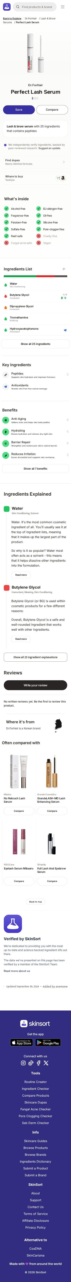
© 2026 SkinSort (35, 1272)
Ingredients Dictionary (35, 1161)
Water (17, 508)
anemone (62, 986)
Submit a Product (35, 1168)
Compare (52, 109)
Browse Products (35, 1148)
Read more (21, 574)
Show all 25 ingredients (35, 343)
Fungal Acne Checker (35, 1109)
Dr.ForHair (31, 18)
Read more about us (17, 970)
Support (35, 1200)
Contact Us (36, 1207)
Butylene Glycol (26, 587)
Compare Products (35, 1095)
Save (18, 109)
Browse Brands (35, 1155)
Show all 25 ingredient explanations (35, 657)
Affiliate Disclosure (35, 1220)
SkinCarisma (35, 1255)
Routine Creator (35, 1082)
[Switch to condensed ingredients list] (64, 269)
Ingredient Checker (35, 1089)
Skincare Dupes (35, 1102)
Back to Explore (12, 18)
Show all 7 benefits (35, 468)
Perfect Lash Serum (27, 22)
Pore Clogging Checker (35, 1116)
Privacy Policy (35, 1227)
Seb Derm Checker (35, 1123)
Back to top (35, 901)
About (35, 1193)
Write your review (35, 685)
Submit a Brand (35, 1175)
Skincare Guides (35, 1141)
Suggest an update (49, 148)
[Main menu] (62, 7)
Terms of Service (35, 1214)
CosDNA (35, 1248)
